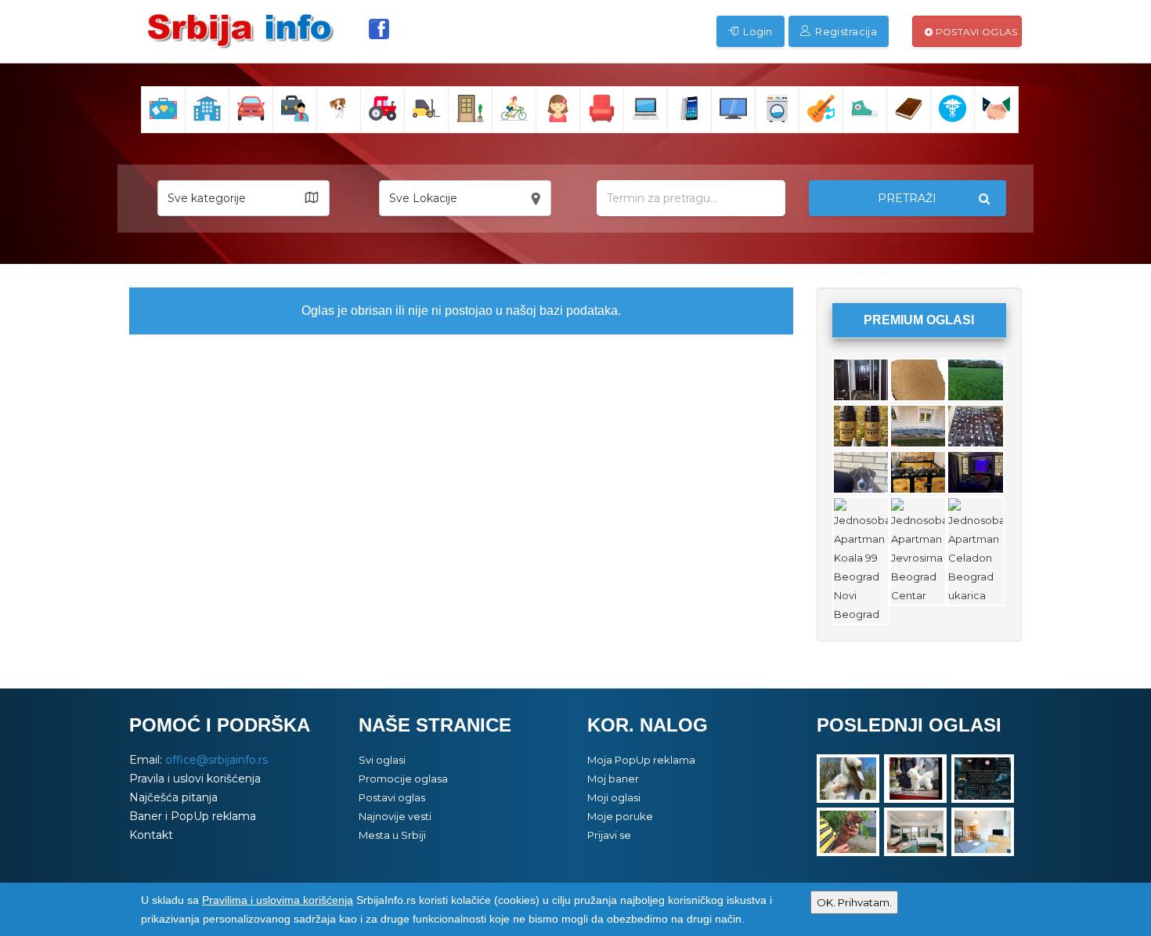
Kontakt (151, 835)
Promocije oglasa (403, 778)
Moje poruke (620, 816)
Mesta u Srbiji (392, 835)
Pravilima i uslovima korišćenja (277, 900)
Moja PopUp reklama (641, 759)
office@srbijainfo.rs (216, 760)
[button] (243, 198)
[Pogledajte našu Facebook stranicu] (379, 29)
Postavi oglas (975, 32)
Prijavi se (609, 835)
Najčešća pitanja (173, 797)
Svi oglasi (382, 759)
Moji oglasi (613, 797)
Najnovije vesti (395, 816)
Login (757, 31)
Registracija (845, 31)
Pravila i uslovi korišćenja (195, 779)
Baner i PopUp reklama (192, 816)
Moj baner (613, 778)
